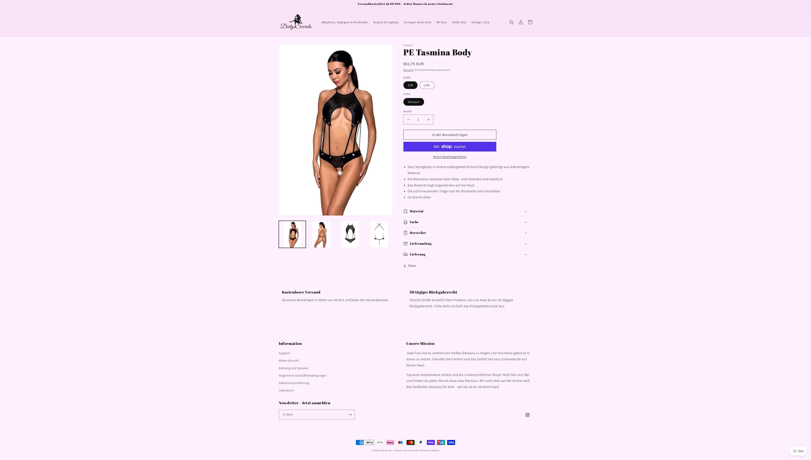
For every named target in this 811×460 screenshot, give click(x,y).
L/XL (427, 85)
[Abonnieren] (350, 415)
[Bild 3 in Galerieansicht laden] (350, 234)
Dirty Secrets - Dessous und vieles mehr (399, 450)
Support (284, 353)
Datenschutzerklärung (294, 383)
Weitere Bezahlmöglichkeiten (450, 156)
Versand (408, 69)
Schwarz (414, 102)
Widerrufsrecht (289, 360)
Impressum (286, 390)
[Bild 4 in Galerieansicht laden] (379, 234)
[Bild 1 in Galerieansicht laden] (292, 234)
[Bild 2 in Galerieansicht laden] (321, 234)
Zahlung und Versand (293, 368)
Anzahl (407, 111)
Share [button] (412, 266)
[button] (511, 22)
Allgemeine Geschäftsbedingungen (303, 375)
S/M (410, 85)
